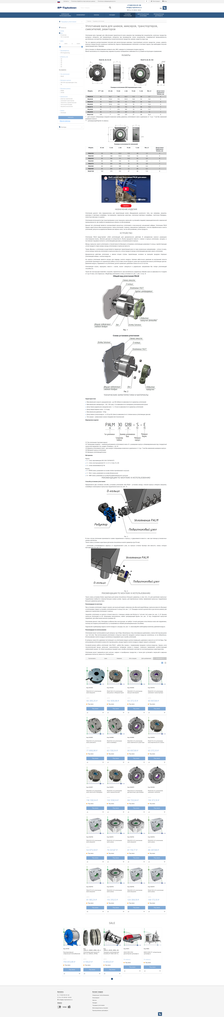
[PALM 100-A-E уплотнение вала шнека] (157, 875)
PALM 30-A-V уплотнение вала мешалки (93, 691)
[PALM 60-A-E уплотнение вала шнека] (157, 825)
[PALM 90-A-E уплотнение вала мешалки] (136, 875)
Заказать (126, 205)
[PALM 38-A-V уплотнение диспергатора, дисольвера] (136, 775)
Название (119, 658)
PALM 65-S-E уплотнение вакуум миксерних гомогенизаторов (134, 691)
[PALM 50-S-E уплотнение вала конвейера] (116, 725)
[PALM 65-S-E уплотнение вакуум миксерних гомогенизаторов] (136, 676)
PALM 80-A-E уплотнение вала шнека (114, 891)
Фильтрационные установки (100, 1008)
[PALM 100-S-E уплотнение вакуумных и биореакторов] (116, 676)
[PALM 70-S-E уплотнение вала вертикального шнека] (157, 725)
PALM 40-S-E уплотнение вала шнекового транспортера (93, 741)
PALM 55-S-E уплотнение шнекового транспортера (155, 691)
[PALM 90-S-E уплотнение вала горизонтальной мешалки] (116, 775)
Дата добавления (146, 658)
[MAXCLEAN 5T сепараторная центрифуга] (152, 937)
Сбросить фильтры (65, 121)
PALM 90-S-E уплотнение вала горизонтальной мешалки (114, 791)
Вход (165, 1)
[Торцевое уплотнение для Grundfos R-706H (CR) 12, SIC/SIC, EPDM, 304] (112, 937)
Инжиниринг (95, 997)
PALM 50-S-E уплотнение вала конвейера (114, 741)
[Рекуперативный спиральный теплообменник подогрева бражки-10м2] (71, 937)
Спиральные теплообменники (100, 995)
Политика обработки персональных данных (83, 1)
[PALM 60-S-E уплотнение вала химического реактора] (136, 725)
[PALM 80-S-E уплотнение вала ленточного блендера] (95, 775)
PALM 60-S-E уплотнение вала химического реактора (135, 741)
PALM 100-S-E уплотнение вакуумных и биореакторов (115, 691)
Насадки (94, 1002)
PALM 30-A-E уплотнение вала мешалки (93, 841)
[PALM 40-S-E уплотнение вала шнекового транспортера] (95, 725)
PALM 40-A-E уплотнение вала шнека (114, 841)
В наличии (159, 658)
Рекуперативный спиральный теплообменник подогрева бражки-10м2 (71, 953)
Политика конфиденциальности (106, 1)
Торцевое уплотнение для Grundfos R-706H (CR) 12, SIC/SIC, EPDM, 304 (111, 953)
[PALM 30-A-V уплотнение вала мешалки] (95, 676)
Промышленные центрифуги (100, 1010)
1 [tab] (112, 979)
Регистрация (156, 1)
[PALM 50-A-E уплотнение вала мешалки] (136, 825)
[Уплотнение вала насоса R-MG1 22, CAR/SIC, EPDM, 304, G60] (92, 937)
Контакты (66, 1)
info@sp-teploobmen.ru (134, 7)
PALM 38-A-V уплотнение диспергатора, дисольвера (135, 791)
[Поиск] (110, 7)
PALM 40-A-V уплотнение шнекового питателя (155, 791)
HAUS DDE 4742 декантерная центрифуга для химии (131, 953)
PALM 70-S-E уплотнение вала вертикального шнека (156, 741)
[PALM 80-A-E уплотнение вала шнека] (116, 875)
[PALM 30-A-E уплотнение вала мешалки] (95, 825)
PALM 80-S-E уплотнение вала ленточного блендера (94, 791)
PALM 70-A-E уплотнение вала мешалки (93, 891)
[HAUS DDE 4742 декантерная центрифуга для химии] (132, 937)
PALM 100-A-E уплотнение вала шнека (155, 891)
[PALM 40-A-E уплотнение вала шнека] (116, 825)
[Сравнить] (87, 713)
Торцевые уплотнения (98, 1005)
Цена (105, 658)
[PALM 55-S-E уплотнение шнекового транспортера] (157, 676)
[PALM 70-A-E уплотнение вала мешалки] (95, 875)
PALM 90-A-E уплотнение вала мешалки (134, 891)
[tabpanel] (72, 952)
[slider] (60, 47)
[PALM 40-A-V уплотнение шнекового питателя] (157, 775)
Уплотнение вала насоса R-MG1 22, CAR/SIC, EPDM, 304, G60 (91, 953)
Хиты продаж (132, 658)
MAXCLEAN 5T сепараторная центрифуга (152, 953)
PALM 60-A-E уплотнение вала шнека (155, 841)
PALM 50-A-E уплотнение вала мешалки (134, 841)
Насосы (94, 1000)
